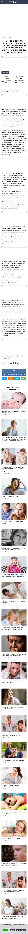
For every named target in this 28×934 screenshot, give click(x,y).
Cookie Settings (21, 930)
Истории (5, 72)
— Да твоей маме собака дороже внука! (12, 760)
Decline (12, 930)
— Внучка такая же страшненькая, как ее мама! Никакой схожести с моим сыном (12, 575)
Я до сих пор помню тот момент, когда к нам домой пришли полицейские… (14, 864)
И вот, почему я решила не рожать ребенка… (14, 838)
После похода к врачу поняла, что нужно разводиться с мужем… (12, 681)
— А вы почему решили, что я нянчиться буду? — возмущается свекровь (12, 890)
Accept (5, 930)
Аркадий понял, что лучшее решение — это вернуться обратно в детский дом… (13, 548)
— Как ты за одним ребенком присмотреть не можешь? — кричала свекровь (13, 734)
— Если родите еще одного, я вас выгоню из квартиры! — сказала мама (13, 917)
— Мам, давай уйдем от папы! (9, 496)
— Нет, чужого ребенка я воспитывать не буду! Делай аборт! (12, 708)
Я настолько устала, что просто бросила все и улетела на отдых (13, 812)
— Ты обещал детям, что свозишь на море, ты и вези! (13, 601)
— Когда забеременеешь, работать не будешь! (12, 522)
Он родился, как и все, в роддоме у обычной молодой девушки (13, 411)
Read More (4, 927)
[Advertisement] (14, 19)
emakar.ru (14, 2)
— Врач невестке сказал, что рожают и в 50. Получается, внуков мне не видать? (13, 655)
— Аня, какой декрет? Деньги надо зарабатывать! (11, 786)
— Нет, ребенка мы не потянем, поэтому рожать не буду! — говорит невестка (12, 628)
